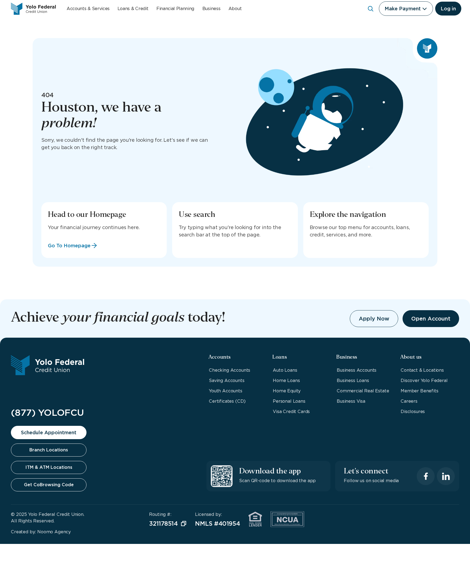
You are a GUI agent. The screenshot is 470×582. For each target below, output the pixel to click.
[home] (33, 8)
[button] (406, 8)
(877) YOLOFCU (47, 412)
